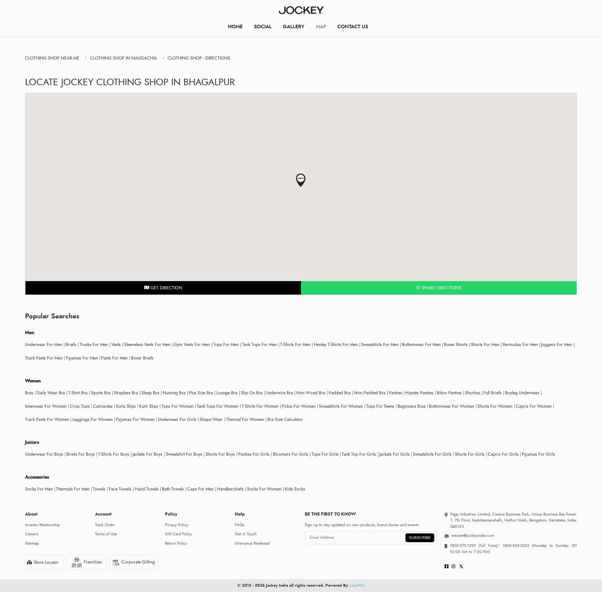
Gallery (293, 26)
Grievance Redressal (252, 543)
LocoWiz (357, 585)
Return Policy (176, 543)
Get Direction (165, 288)
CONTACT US (352, 26)
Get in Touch (246, 534)
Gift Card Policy (178, 534)
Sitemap (32, 543)
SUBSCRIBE (420, 538)
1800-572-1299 (463, 545)
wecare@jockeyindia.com (472, 535)
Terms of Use (106, 534)
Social (263, 26)
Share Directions (440, 288)
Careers (31, 534)
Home (235, 26)
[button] (301, 180)
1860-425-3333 (515, 545)
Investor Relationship (42, 525)
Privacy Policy (176, 525)
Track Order (105, 525)
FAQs (239, 525)
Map (321, 26)
